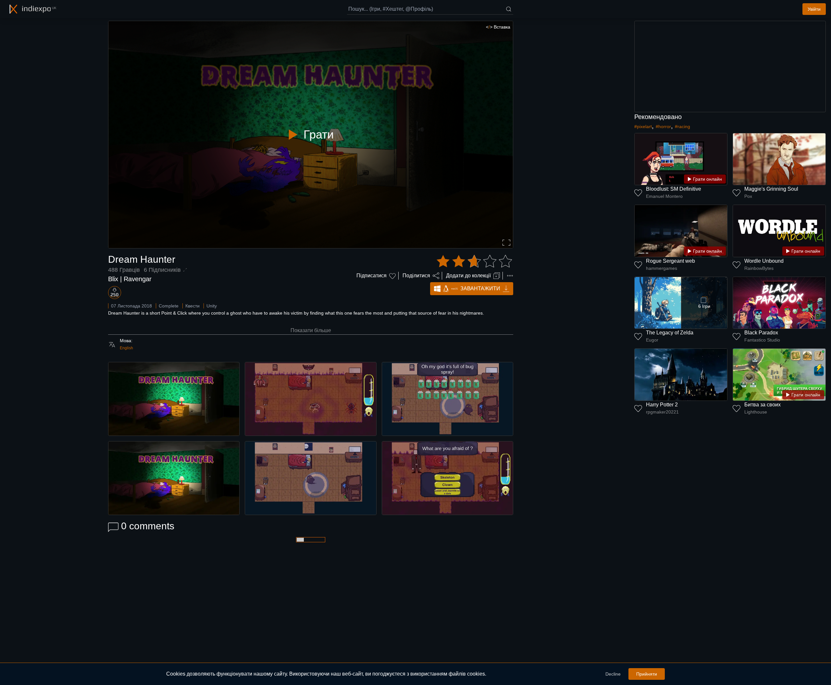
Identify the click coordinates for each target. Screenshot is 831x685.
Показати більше (311, 330)
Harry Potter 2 (662, 404)
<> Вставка (498, 27)
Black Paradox (761, 332)
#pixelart (643, 126)
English (126, 348)
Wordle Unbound (764, 261)
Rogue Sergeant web (670, 261)
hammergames (661, 268)
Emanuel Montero (664, 196)
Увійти (814, 9)
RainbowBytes (759, 268)
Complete (169, 305)
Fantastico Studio (762, 339)
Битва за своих (762, 404)
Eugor (652, 339)
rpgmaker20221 (662, 412)
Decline (613, 674)
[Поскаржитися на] (510, 275)
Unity (211, 305)
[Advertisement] (730, 66)
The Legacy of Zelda (669, 332)
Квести (192, 305)
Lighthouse (755, 412)
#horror (663, 126)
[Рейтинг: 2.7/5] (474, 261)
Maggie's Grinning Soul (771, 189)
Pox (748, 196)
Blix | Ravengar (130, 278)
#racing (682, 126)
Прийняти (646, 674)
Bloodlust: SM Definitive (673, 189)
